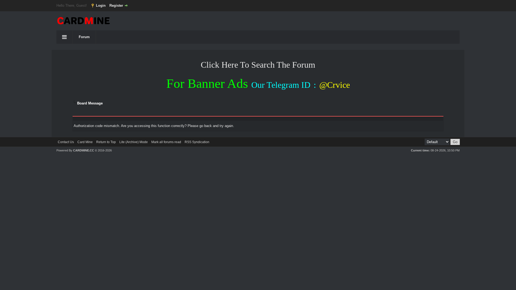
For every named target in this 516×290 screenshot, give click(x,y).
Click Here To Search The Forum (258, 65)
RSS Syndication (197, 142)
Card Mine (85, 142)
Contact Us (66, 142)
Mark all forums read (166, 142)
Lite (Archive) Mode (133, 142)
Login (101, 5)
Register (116, 5)
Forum (84, 37)
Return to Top (106, 142)
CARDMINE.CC (83, 150)
